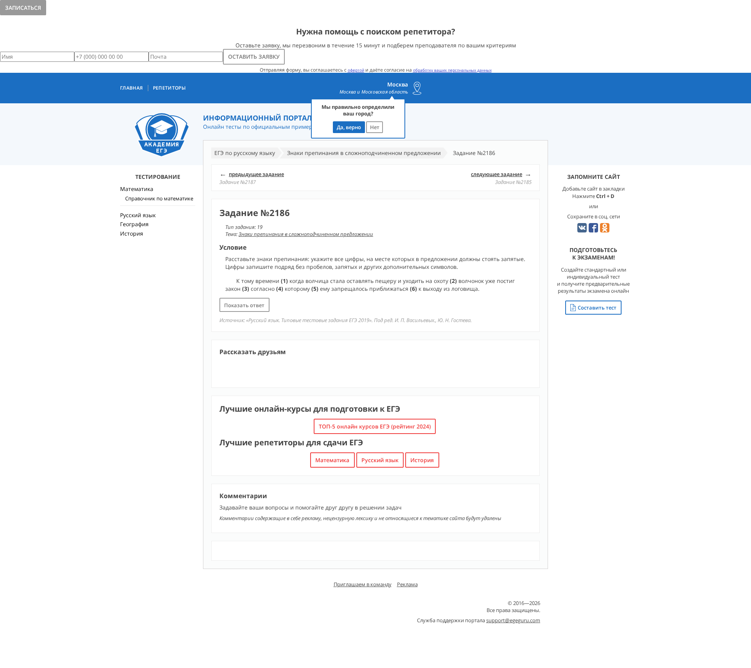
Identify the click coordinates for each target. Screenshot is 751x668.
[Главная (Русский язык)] (162, 135)
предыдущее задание (256, 174)
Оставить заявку (254, 56)
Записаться (23, 7)
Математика (332, 460)
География (134, 224)
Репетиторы (169, 88)
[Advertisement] (157, 377)
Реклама (407, 584)
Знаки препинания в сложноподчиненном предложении (306, 234)
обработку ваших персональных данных (452, 70)
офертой (356, 70)
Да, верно (349, 127)
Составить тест (597, 307)
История (422, 460)
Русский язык (380, 460)
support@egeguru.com (513, 620)
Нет (374, 127)
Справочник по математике (159, 198)
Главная (131, 88)
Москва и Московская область (374, 92)
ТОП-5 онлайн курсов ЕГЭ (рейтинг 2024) (375, 426)
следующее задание (496, 174)
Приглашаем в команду (363, 584)
